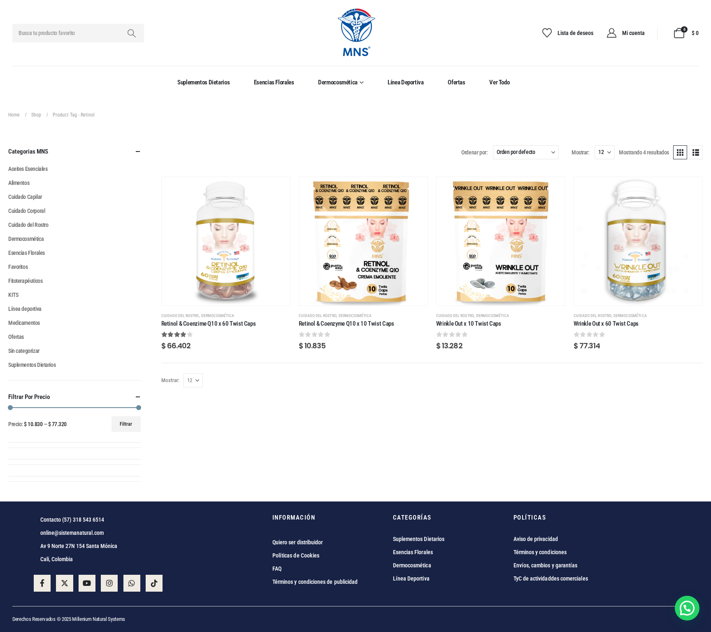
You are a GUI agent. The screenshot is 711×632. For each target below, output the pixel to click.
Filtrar (126, 424)
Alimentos (18, 183)
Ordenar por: (474, 152)
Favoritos (18, 267)
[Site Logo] (355, 33)
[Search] (131, 33)
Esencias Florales (274, 82)
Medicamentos (24, 322)
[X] (64, 583)
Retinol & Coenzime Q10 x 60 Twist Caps (208, 323)
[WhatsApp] (131, 583)
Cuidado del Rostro (180, 315)
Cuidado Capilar (25, 197)
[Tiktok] (154, 583)
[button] (680, 152)
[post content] (226, 241)
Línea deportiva (405, 82)
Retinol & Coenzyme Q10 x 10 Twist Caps (346, 323)
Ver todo (499, 82)
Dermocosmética (338, 82)
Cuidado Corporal (26, 211)
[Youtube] (87, 583)
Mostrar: (580, 152)
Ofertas (456, 82)
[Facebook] (42, 583)
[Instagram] (109, 583)
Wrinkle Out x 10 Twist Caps (468, 323)
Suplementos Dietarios (203, 82)
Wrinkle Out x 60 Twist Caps (606, 323)
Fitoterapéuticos (25, 281)
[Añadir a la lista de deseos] (278, 189)
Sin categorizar (24, 350)
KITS (13, 295)
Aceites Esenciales (27, 169)
